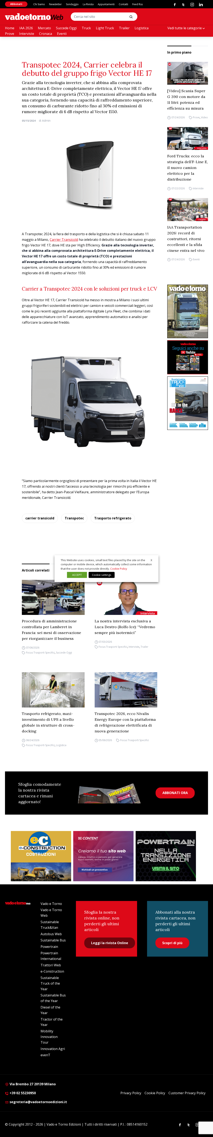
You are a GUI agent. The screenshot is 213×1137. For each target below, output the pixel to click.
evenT (45, 1055)
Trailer (124, 28)
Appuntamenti (106, 4)
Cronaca (45, 33)
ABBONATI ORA (175, 793)
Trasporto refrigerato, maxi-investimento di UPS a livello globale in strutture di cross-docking (48, 722)
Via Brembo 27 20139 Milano (32, 1084)
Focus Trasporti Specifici (40, 652)
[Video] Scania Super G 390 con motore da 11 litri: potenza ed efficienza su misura (186, 99)
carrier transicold (39, 518)
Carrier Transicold (64, 239)
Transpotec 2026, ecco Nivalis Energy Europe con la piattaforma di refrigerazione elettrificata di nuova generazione (125, 722)
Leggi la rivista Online (109, 943)
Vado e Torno (51, 903)
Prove (9, 33)
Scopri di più (172, 943)
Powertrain (49, 946)
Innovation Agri (53, 1048)
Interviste (26, 33)
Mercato (44, 28)
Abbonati (16, 4)
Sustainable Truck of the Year (50, 983)
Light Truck (105, 28)
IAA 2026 (26, 28)
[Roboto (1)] (187, 357)
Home (9, 28)
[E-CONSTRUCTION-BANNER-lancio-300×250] (41, 856)
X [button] (151, 560)
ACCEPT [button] (77, 575)
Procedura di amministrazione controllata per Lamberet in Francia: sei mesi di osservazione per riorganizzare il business (51, 630)
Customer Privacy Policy (187, 1093)
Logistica (142, 28)
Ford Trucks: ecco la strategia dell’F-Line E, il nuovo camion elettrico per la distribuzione (187, 168)
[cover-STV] (187, 403)
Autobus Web (51, 934)
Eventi (62, 33)
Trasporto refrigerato (112, 518)
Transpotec (74, 518)
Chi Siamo (39, 4)
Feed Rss (137, 4)
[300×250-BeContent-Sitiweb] (103, 856)
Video (204, 117)
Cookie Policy (155, 1093)
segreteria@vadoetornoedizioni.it (38, 1102)
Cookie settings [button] (101, 575)
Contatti (123, 4)
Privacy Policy (130, 1093)
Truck (86, 28)
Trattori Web (51, 965)
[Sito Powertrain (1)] (166, 856)
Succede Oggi (66, 28)
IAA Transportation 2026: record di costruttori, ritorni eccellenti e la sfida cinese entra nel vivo (185, 239)
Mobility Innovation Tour (49, 1037)
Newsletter (55, 4)
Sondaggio (72, 4)
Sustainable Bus (53, 940)
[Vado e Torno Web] (34, 16)
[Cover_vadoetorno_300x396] (187, 311)
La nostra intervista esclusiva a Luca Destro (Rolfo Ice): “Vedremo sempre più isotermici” (125, 627)
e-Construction (52, 971)
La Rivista (88, 4)
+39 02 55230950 (22, 1093)
